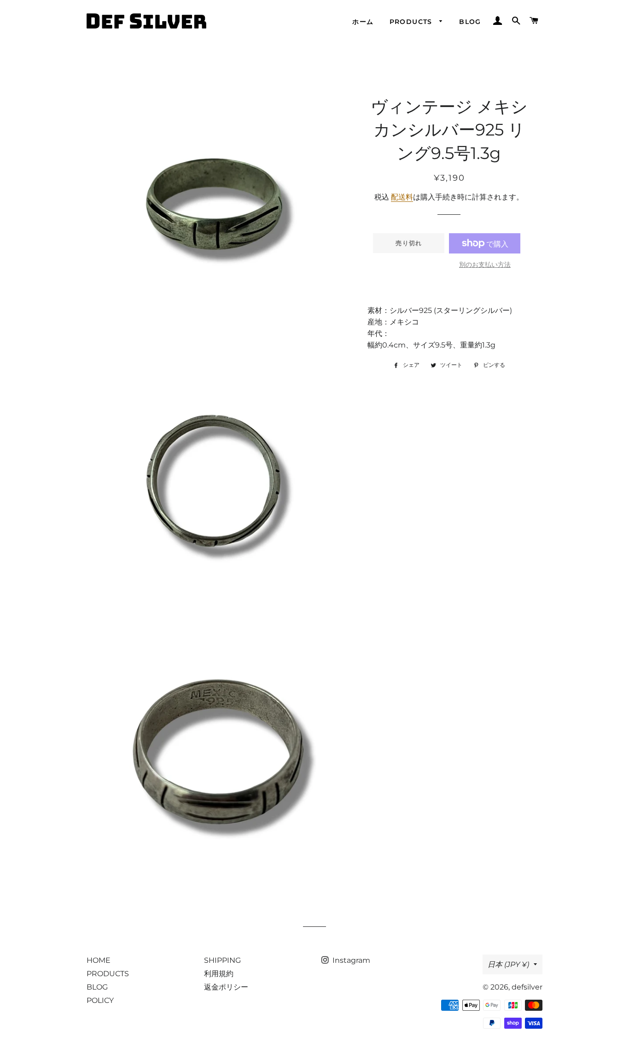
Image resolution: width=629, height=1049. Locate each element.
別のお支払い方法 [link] (485, 264)
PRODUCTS (412, 22)
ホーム (362, 22)
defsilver (527, 987)
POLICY (100, 1000)
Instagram (350, 960)
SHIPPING (222, 960)
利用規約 (218, 973)
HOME (99, 960)
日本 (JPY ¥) (508, 964)
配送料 (402, 197)
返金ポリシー (226, 987)
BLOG (470, 22)
